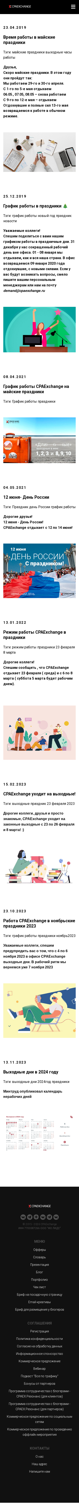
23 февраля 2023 (61, 804)
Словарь (39, 1257)
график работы (24, 216)
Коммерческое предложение (39, 1361)
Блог (39, 1272)
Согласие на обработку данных (39, 1346)
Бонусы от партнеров (39, 1383)
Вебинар (39, 1368)
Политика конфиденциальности (39, 1339)
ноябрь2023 (66, 936)
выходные (54, 52)
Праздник (20, 507)
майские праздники (28, 52)
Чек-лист (39, 1287)
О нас (40, 1456)
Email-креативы (39, 1302)
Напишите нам (39, 1471)
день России (40, 507)
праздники (46, 401)
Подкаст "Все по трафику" (39, 1376)
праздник (64, 216)
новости (10, 221)
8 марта (9, 652)
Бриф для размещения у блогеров (39, 1309)
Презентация (39, 1264)
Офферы (39, 1250)
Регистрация (39, 1331)
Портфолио (39, 1279)
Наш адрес (39, 1464)
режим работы (24, 647)
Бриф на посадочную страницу (39, 1294)
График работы (24, 401)
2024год (44, 1082)
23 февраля (65, 647)
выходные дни (24, 1082)
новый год (46, 216)
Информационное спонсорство (39, 1353)
